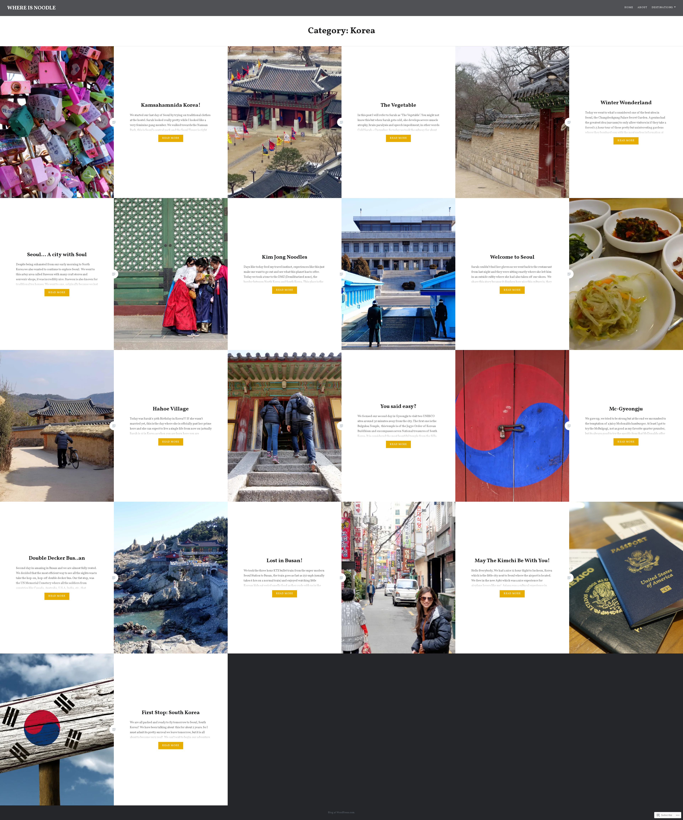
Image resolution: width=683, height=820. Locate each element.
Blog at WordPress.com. (341, 812)
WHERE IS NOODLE (31, 8)
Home (628, 7)
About (642, 7)
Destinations (662, 7)
